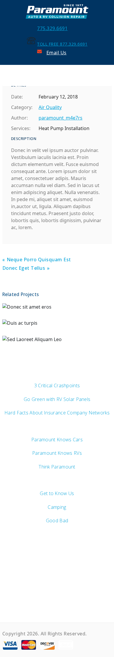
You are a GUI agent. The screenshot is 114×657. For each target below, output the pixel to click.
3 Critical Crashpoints (57, 385)
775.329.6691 (52, 28)
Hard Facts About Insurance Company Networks (57, 412)
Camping (57, 507)
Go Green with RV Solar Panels (57, 399)
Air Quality (50, 107)
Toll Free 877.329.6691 (62, 44)
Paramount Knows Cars (57, 439)
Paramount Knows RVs (57, 453)
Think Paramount (57, 467)
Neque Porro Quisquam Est (39, 260)
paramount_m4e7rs (60, 118)
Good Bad (57, 520)
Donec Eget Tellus (23, 268)
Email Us (56, 52)
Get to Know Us (57, 493)
